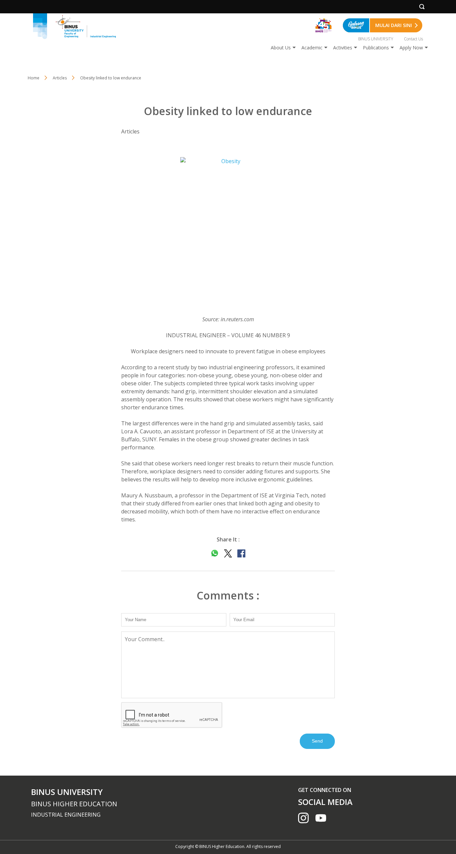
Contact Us (413, 39)
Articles (60, 78)
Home (33, 78)
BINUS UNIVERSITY (375, 39)
